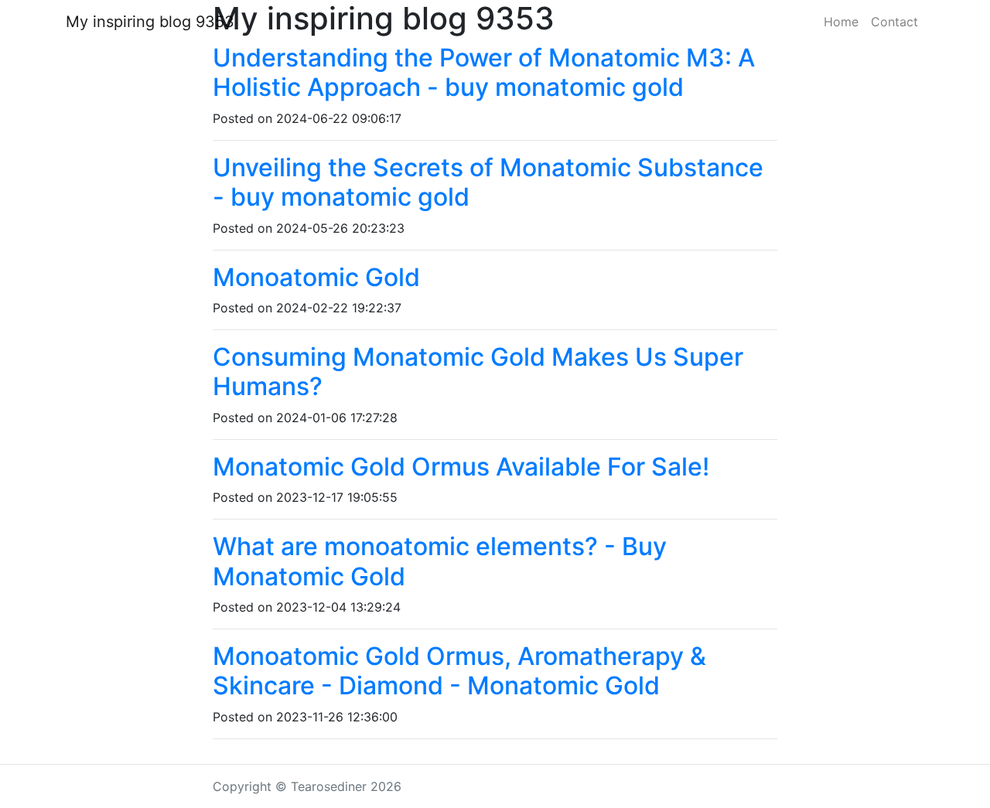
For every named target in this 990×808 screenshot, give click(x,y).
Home (841, 21)
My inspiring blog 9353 (150, 21)
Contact (894, 21)
